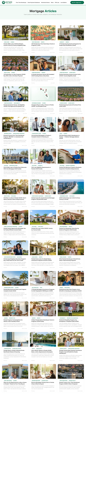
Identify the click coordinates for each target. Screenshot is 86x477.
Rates (52, 2)
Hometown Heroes (45, 2)
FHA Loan (57, 2)
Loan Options (64, 2)
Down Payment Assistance (34, 2)
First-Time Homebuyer (21, 2)
